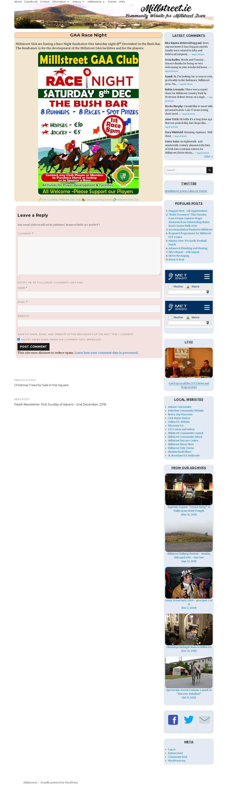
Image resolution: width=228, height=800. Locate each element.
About (18, 1)
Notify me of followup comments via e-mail (50, 282)
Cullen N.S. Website (179, 421)
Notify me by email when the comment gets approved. (61, 339)
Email (22, 301)
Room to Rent (176, 259)
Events (112, 1)
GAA (88, 199)
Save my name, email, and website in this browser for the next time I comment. (75, 334)
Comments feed (177, 756)
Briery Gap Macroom (180, 414)
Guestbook (31, 1)
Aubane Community (179, 406)
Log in (171, 749)
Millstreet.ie (30, 782)
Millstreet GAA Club (128, 199)
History (76, 1)
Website (23, 316)
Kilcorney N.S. (176, 425)
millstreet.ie (94, 1)
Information (59, 1)
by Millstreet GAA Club (68, 199)
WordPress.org (176, 760)
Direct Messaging (179, 255)
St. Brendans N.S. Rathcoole (184, 455)
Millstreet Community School (185, 436)
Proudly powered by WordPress (59, 782)
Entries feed (175, 753)
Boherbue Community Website (186, 410)
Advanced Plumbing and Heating (188, 248)
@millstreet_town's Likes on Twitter (186, 191)
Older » (208, 156)
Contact (45, 1)
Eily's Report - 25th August (184, 252)
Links (122, 1)
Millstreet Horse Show (181, 444)
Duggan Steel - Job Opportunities (188, 210)
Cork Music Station (179, 418)
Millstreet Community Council (185, 433)
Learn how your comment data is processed (106, 352)
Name (22, 287)
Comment (25, 233)
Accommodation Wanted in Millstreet (191, 229)
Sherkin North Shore (179, 451)
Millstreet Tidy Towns (181, 448)
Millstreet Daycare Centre (183, 440)
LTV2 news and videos (181, 429)
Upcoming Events (102, 199)
